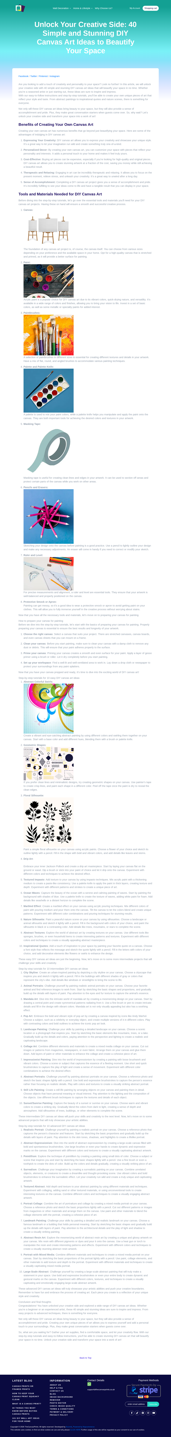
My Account (135, 8)
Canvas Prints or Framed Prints (22, 1387)
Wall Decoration (61, 8)
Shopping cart (150, 8)
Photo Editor (58, 1403)
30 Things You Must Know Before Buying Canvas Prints (24, 1411)
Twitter (33, 76)
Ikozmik (69, 1427)
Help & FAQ (56, 1388)
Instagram (55, 76)
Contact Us (57, 1391)
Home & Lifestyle (82, 8)
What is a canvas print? (26, 1404)
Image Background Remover (61, 1398)
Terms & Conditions (62, 1409)
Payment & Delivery (61, 1412)
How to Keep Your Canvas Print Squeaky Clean (25, 1396)
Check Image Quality (62, 1406)
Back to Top (85, 1358)
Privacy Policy (59, 1415)
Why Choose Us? (103, 8)
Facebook (23, 76)
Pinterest (43, 76)
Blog (53, 1394)
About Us (55, 1385)
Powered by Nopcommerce (84, 1427)
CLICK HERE (75, 1430)
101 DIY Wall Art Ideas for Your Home (25, 1419)
